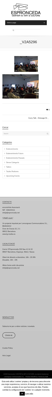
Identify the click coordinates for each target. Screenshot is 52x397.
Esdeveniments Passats (15, 158)
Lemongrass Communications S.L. (14, 376)
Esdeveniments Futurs (14, 153)
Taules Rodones (12, 171)
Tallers (8, 167)
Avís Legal (6, 355)
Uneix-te (8, 335)
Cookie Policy (7, 348)
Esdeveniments (12, 149)
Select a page (11, 23)
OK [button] (22, 394)
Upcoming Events (13, 176)
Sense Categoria (12, 162)
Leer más (29, 394)
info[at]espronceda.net (11, 213)
